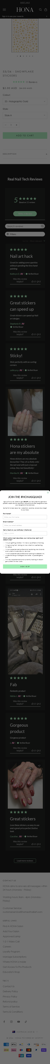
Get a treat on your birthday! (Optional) (17, 530)
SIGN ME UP (24, 566)
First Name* (7, 514)
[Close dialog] (48, 492)
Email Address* (8, 522)
